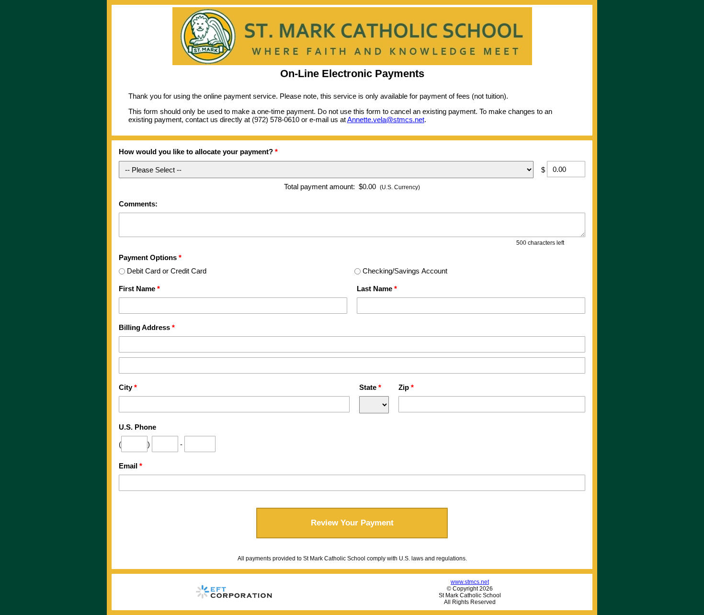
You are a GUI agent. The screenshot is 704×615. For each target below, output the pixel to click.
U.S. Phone (137, 427)
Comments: (138, 204)
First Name (139, 289)
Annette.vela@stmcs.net (385, 119)
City (128, 387)
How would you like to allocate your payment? (198, 152)
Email (130, 466)
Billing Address (147, 327)
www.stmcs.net (470, 582)
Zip (406, 387)
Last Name (377, 289)
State (370, 387)
